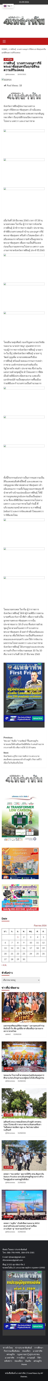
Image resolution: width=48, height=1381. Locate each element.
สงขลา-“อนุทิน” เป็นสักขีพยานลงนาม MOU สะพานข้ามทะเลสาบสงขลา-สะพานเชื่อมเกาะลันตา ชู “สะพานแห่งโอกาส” (22, 1226)
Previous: (24, 743)
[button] (4, 41)
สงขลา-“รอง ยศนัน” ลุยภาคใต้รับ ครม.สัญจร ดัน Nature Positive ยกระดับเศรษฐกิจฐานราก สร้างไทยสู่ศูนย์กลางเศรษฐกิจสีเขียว (24, 1176)
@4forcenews (10, 74)
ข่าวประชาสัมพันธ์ (23, 1348)
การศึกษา (38, 1348)
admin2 (8, 1034)
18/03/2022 (22, 74)
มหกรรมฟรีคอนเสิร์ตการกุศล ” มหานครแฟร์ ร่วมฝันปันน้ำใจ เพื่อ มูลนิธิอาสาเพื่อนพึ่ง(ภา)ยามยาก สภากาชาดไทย (24, 1028)
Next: (22, 758)
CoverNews (32, 1373)
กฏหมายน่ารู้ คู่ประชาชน (28, 1354)
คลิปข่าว (8, 1361)
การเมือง (21, 1358)
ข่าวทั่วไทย (8, 59)
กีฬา (39, 1358)
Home (24, 1364)
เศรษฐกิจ (11, 1354)
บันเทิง (7, 1019)
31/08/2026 (17, 1034)
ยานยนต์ (31, 1358)
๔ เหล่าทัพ (37, 1351)
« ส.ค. (4, 965)
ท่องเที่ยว (26, 1351)
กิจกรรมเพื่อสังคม (12, 1351)
